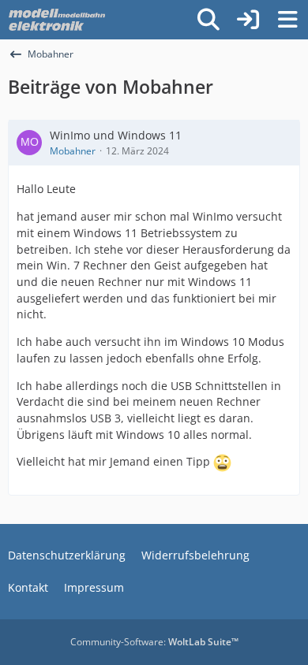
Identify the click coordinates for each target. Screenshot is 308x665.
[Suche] (208, 19)
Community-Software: (154, 641)
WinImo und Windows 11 (116, 135)
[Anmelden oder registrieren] (248, 19)
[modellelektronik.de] (58, 19)
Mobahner (73, 151)
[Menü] (287, 19)
